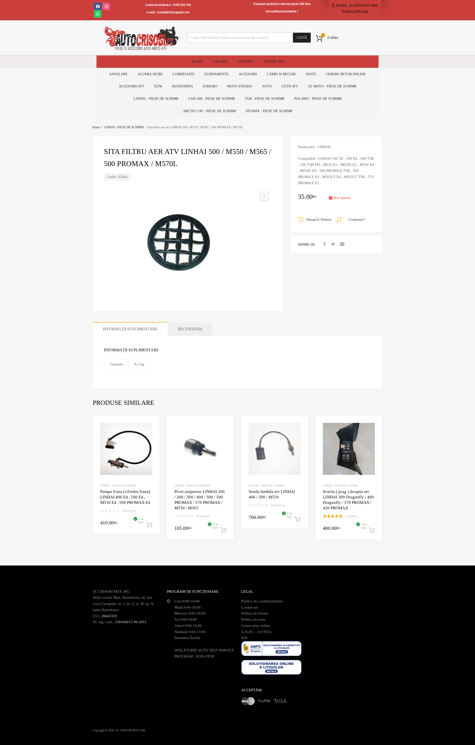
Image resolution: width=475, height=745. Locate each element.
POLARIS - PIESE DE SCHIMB (317, 99)
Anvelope (118, 74)
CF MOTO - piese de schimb (332, 86)
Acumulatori (150, 74)
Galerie (220, 61)
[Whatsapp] (97, 14)
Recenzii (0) (190, 329)
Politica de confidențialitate (262, 601)
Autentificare (363, 5)
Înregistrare (355, 12)
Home (96, 127)
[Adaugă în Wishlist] (151, 424)
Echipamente (216, 74)
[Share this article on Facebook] (323, 244)
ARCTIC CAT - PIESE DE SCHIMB (209, 111)
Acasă (197, 61)
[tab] (130, 329)
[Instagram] (106, 6)
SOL (244, 638)
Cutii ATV (290, 86)
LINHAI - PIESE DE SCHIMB (124, 127)
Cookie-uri (249, 607)
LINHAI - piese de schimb (156, 99)
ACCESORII (248, 74)
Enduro (210, 86)
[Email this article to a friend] (341, 244)
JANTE (311, 74)
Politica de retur (253, 619)
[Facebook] (97, 6)
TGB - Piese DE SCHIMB (264, 99)
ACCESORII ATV (131, 86)
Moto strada (239, 86)
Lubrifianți (183, 74)
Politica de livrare (254, 613)
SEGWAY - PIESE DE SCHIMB (269, 111)
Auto (267, 86)
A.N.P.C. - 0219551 (256, 632)
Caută (302, 37)
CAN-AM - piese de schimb (211, 99)
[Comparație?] (151, 433)
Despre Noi (274, 61)
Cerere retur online (346, 74)
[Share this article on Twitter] (332, 244)
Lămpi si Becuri (281, 74)
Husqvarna (182, 86)
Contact (246, 61)
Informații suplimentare (130, 329)
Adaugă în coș (149, 525)
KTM (158, 86)
